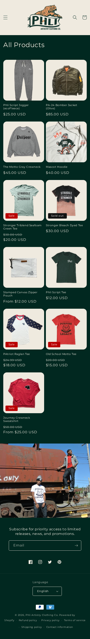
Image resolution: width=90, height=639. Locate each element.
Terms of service (75, 620)
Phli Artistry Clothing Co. (42, 615)
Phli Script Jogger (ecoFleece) (16, 106)
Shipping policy (31, 627)
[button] (5, 17)
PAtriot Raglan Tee (16, 354)
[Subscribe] (76, 545)
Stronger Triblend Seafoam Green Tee (22, 227)
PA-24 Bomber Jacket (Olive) (61, 106)
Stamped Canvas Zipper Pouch (20, 294)
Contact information (59, 627)
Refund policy (28, 620)
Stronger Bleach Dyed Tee (64, 225)
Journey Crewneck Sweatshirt (16, 419)
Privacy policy (50, 620)
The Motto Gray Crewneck (22, 166)
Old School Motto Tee (61, 354)
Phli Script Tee (56, 292)
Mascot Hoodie (57, 166)
